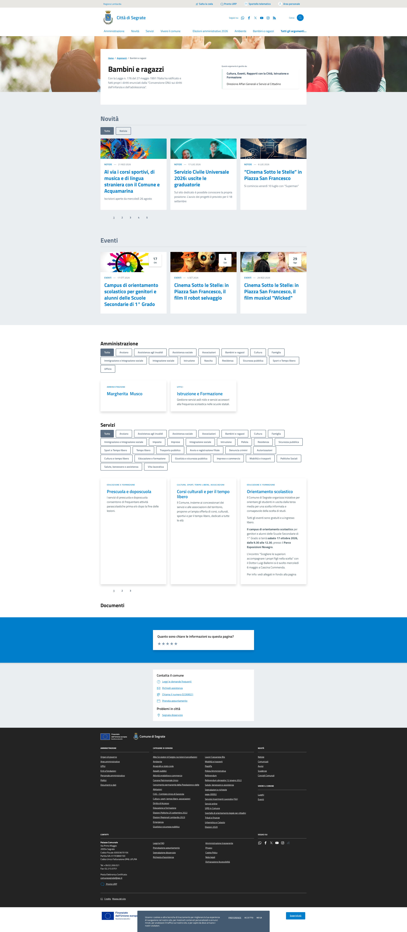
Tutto (107, 131)
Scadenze (262, 771)
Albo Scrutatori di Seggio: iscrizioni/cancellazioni (175, 757)
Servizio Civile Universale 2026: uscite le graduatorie (201, 178)
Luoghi (261, 794)
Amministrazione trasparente (219, 843)
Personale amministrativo (112, 775)
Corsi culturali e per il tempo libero (203, 494)
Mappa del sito (119, 899)
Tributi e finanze (212, 817)
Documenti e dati (108, 785)
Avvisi (260, 766)
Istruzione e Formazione (200, 393)
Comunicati (263, 761)
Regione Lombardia (112, 4)
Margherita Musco (124, 393)
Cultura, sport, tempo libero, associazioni (200, 484)
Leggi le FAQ (158, 843)
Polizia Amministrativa (215, 771)
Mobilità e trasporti (214, 761)
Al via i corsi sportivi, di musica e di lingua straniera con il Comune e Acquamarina (132, 181)
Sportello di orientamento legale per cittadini (225, 813)
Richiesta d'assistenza (163, 857)
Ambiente (240, 31)
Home (111, 58)
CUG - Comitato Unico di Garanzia (168, 794)
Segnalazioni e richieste (216, 789)
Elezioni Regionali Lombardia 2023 (169, 817)
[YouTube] (277, 843)
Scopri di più (295, 915)
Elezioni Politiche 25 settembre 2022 (170, 812)
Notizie (123, 131)
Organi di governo (108, 757)
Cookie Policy (211, 852)
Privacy (208, 848)
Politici (103, 780)
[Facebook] (265, 843)
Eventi (107, 277)
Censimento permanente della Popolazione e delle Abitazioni (176, 787)
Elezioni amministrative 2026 (210, 31)
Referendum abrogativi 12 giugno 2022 (223, 780)
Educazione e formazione (121, 484)
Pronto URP (111, 884)
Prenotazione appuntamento (166, 848)
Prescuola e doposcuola (129, 491)
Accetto (249, 918)
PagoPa (208, 766)
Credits (107, 899)
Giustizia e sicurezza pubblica (166, 826)
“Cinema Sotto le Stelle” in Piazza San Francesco (273, 175)
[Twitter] (271, 843)
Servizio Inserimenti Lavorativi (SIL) (221, 799)
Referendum (211, 775)
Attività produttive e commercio (167, 775)
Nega (259, 918)
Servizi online (211, 803)
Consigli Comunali (266, 775)
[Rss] (288, 843)
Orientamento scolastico (270, 491)
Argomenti (122, 58)
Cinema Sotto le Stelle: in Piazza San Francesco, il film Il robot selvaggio (201, 291)
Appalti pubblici (160, 771)
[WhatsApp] (260, 843)
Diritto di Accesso (161, 803)
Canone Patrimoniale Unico (165, 780)
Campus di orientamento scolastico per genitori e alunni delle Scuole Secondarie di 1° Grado (131, 294)
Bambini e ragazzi (263, 31)
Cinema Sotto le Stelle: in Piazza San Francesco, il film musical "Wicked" (271, 291)
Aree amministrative (110, 761)
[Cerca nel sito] (300, 17)
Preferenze (234, 918)
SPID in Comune (212, 808)
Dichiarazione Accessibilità (217, 862)
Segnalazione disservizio (164, 852)
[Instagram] (267, 17)
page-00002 (211, 794)
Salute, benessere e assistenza (219, 785)
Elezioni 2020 (211, 827)
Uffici (180, 386)
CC (101, 899)
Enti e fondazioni (108, 771)
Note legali (210, 857)
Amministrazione (116, 386)
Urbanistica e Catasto (215, 822)
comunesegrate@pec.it (111, 878)
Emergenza (158, 822)
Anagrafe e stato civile (163, 766)
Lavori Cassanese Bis (215, 757)
